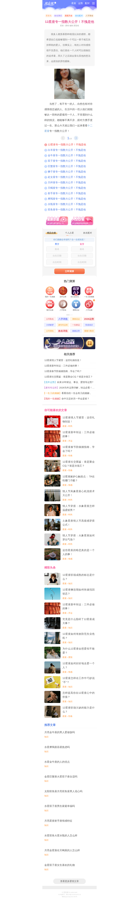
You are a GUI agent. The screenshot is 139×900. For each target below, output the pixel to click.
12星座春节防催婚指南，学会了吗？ (63, 371)
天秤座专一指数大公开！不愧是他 (65, 182)
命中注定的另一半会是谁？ (66, 398)
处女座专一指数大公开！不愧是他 (65, 177)
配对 (87, 3)
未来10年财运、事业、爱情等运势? (68, 382)
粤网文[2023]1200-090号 (69, 896)
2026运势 (89, 319)
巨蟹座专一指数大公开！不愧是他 (65, 166)
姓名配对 (79, 16)
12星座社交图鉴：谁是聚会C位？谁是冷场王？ (68, 376)
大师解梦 (50, 325)
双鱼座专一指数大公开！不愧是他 (65, 209)
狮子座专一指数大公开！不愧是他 (65, 171)
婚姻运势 (76, 331)
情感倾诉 (89, 325)
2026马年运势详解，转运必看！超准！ (71, 387)
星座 (73, 3)
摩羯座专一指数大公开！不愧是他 (65, 198)
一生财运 (76, 325)
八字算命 (89, 16)
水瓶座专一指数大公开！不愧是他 (65, 204)
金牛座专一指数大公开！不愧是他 (65, 155)
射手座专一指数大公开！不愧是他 (65, 193)
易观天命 (68, 16)
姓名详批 (63, 331)
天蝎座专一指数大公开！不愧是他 (65, 188)
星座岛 (48, 16)
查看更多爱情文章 (69, 881)
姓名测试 (58, 16)
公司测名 (50, 331)
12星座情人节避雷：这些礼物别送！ (63, 360)
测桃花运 (76, 319)
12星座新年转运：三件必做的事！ (61, 365)
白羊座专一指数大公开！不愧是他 (65, 150)
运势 (80, 3)
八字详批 (63, 319)
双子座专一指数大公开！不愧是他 (65, 160)
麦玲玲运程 (63, 325)
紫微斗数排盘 (89, 331)
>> (76, 138)
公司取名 (50, 319)
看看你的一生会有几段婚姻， (68, 393)
